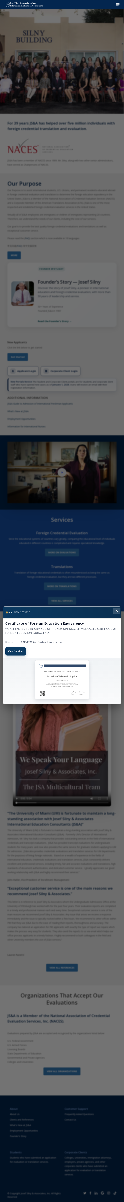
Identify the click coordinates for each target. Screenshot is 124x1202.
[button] (117, 4)
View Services (15, 651)
